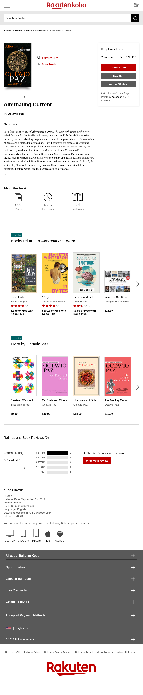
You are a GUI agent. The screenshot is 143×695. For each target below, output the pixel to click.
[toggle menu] (7, 5)
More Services (105, 652)
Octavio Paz (16, 113)
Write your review (97, 460)
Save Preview (50, 64)
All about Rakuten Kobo (22, 555)
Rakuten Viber (32, 652)
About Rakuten (126, 652)
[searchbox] (71, 18)
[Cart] (135, 5)
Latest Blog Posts (18, 578)
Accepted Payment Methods (25, 615)
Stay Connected (17, 590)
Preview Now (50, 57)
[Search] (135, 18)
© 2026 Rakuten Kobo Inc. (21, 639)
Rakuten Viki (12, 652)
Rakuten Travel (84, 652)
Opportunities (15, 567)
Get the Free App (17, 601)
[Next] (137, 284)
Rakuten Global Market (57, 652)
